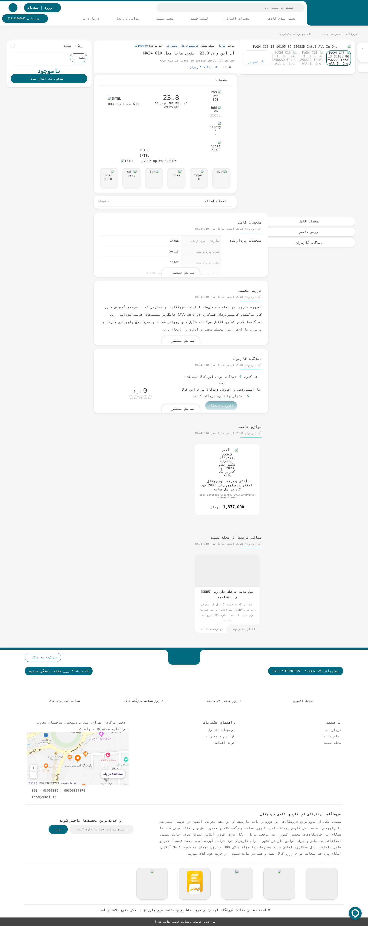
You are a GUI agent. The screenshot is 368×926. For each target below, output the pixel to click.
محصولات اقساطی (238, 18)
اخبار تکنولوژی (243, 629)
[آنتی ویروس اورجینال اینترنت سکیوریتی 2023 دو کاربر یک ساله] (227, 479)
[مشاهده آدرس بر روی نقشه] (78, 758)
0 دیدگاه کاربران (203, 67)
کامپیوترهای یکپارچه (182, 45)
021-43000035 (286, 671)
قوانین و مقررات (220, 736)
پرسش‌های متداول (221, 730)
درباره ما (91, 18)
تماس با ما (331, 736)
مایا (221, 45)
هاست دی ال (161, 921)
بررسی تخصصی (309, 232)
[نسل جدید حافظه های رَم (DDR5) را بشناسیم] (227, 594)
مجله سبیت (165, 18)
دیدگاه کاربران (309, 242)
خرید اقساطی (224, 742)
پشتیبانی (23, 18)
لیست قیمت (200, 18)
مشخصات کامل (309, 221)
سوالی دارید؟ (128, 18)
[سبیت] (337, 13)
